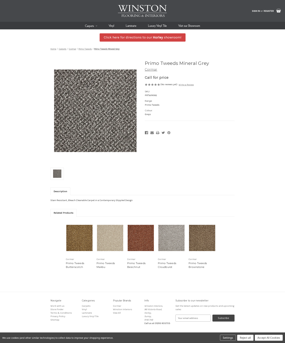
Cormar (117, 306)
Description (60, 191)
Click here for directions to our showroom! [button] (142, 37)
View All (117, 312)
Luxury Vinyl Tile (157, 25)
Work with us (57, 306)
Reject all (245, 338)
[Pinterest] (169, 132)
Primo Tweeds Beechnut (136, 265)
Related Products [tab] (63, 212)
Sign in (256, 11)
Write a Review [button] (186, 84)
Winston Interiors (122, 309)
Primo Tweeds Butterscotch (75, 265)
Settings (228, 338)
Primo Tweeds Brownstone (198, 265)
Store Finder (56, 309)
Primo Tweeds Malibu (105, 265)
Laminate (131, 25)
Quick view (79, 238)
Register (269, 11)
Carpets (89, 26)
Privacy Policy (57, 316)
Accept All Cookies (268, 338)
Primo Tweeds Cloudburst (167, 265)
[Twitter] (163, 132)
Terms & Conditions (61, 312)
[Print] (157, 132)
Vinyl (111, 25)
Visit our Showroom (189, 25)
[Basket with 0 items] (276, 9)
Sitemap (54, 319)
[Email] (152, 132)
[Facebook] (146, 132)
